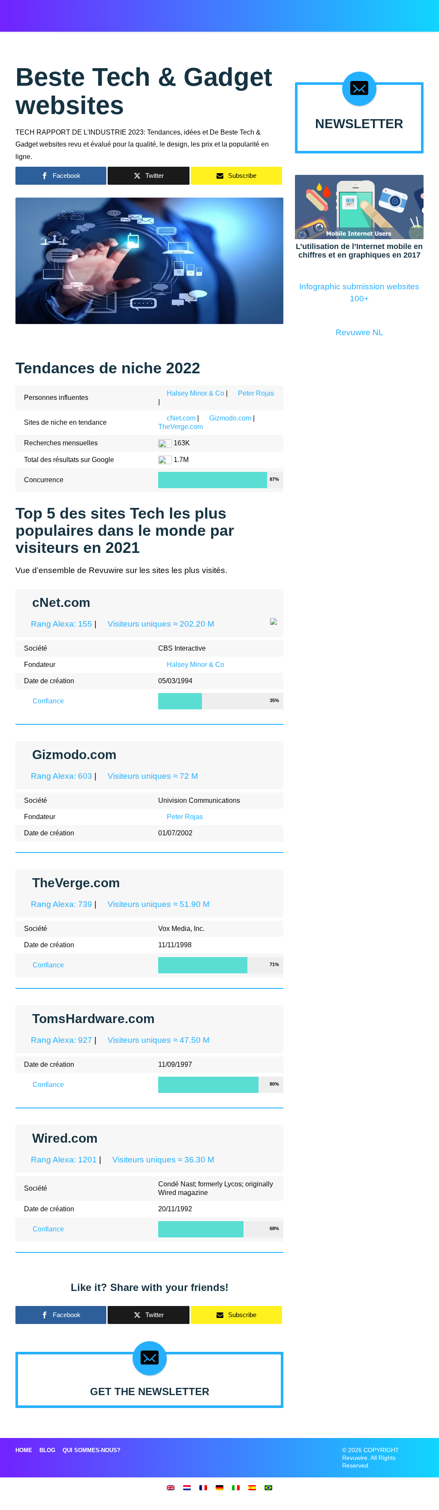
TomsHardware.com (93, 1019)
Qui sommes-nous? (91, 1450)
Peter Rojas (256, 393)
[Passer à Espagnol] (252, 1487)
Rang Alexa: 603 (60, 776)
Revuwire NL (359, 332)
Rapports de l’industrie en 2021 (263, 13)
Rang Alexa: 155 (60, 623)
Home (23, 1450)
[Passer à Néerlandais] (187, 1487)
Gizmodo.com (230, 418)
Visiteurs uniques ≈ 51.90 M (157, 904)
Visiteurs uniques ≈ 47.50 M (157, 1040)
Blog (47, 1450)
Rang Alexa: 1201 (63, 1159)
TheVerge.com (180, 426)
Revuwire (51, 12)
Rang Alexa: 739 (60, 904)
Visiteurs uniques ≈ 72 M (151, 776)
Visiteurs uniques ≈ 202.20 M (159, 623)
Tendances (339, 13)
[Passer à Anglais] (170, 1487)
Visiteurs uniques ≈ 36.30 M (162, 1159)
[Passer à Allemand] (219, 1487)
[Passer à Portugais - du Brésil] (268, 1487)
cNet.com (181, 418)
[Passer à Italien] (236, 1487)
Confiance (47, 701)
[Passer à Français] (203, 1487)
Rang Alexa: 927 (60, 1040)
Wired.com (65, 1138)
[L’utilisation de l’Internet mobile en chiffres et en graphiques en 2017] (359, 206)
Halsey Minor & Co (195, 393)
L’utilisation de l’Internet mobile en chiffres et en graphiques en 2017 (359, 250)
